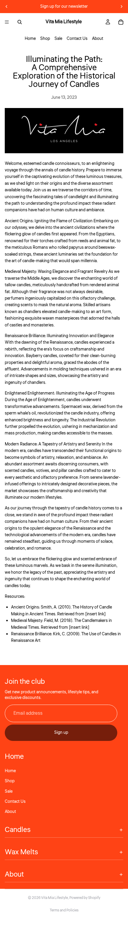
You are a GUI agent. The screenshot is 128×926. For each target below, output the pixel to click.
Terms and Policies (64, 910)
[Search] (19, 22)
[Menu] (7, 22)
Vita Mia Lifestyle (54, 897)
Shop (45, 39)
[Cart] (120, 22)
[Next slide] (121, 6)
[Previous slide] (6, 6)
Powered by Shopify (84, 897)
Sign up (61, 733)
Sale (58, 39)
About (97, 39)
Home (30, 39)
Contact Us (77, 39)
